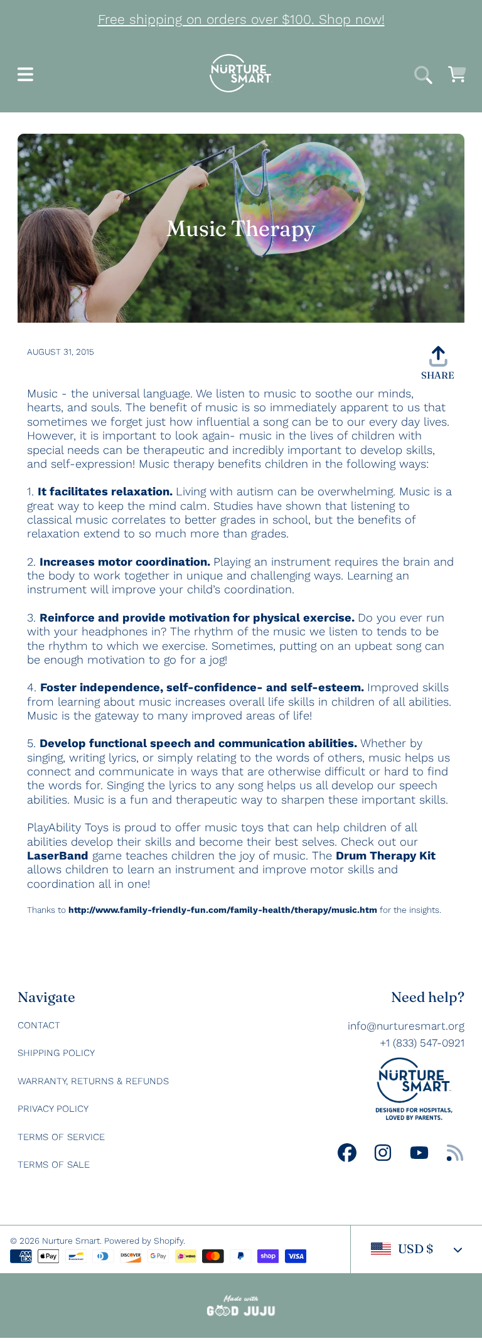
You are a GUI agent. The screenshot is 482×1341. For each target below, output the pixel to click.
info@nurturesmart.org (406, 1026)
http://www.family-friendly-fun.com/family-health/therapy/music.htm (222, 910)
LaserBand (57, 855)
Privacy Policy (53, 1108)
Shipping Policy (56, 1052)
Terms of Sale (54, 1164)
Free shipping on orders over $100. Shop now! (241, 19)
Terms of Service (61, 1137)
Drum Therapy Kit (386, 855)
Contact (39, 1025)
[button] (25, 76)
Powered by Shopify (143, 1241)
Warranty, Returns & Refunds (93, 1081)
